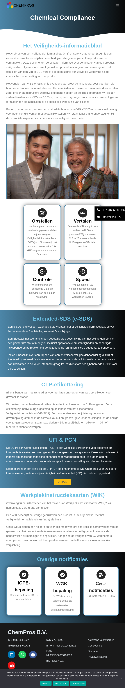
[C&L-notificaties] (101, 574)
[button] (110, 210)
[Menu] (117, 5)
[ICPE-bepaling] (24, 574)
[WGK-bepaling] (62, 574)
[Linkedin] (11, 654)
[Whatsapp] (22, 654)
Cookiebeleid (78, 683)
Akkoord (46, 683)
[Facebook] (33, 654)
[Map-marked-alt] (11, 665)
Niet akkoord (61, 683)
